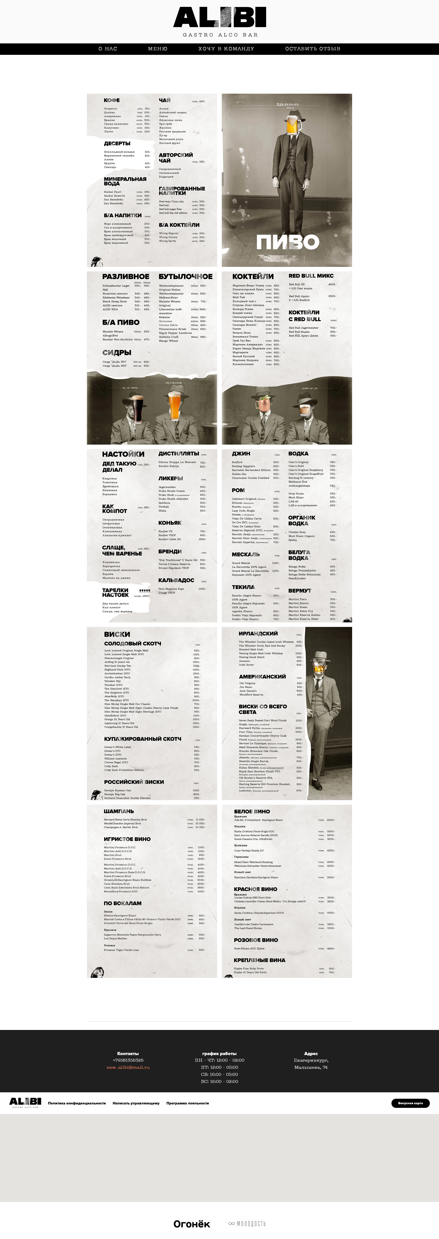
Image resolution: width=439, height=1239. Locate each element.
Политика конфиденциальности (77, 1103)
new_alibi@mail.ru (128, 1067)
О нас (108, 49)
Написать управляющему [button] (136, 1103)
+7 (115, 1060)
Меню (158, 49)
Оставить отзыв (313, 49)
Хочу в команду (226, 49)
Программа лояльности (187, 1103)
